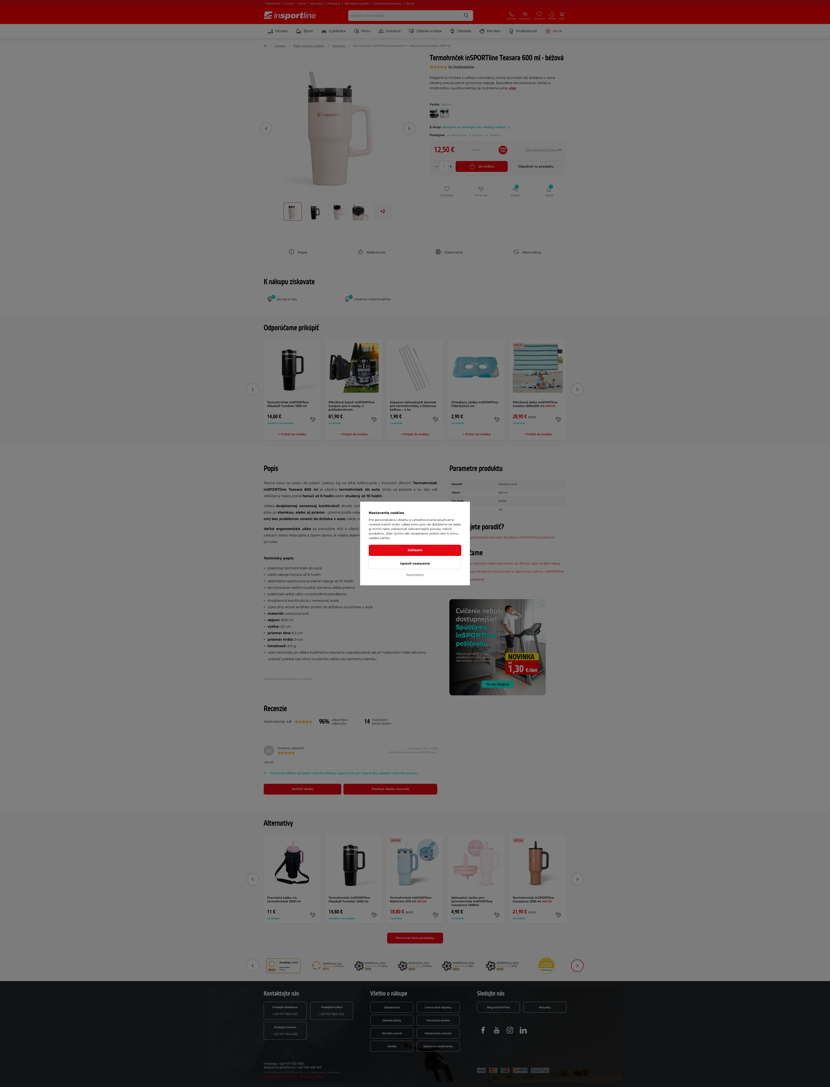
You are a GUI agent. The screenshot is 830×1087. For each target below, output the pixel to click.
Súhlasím (415, 550)
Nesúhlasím (415, 574)
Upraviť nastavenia (415, 563)
